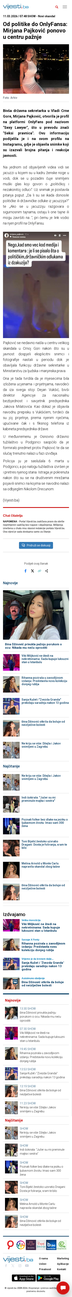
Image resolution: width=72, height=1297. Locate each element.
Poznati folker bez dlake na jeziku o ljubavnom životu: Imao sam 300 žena (45, 823)
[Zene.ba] (31, 1245)
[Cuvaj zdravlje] (41, 1245)
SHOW (31, 1008)
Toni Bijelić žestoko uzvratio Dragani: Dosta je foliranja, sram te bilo (44, 844)
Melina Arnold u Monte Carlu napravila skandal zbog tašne (41, 865)
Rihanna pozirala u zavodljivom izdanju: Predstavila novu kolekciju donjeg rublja (44, 681)
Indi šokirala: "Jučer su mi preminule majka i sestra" (39, 799)
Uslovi (42, 1263)
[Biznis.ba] (51, 1245)
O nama (43, 1258)
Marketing (63, 1258)
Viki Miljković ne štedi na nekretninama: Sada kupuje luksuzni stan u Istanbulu (45, 659)
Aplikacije (63, 1263)
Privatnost (45, 1269)
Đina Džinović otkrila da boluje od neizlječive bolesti (43, 723)
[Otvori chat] (63, 1288)
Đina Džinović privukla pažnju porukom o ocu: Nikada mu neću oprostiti (33, 646)
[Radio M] (9, 1245)
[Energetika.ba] (62, 1245)
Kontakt (61, 1269)
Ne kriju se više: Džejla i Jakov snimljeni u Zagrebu (41, 745)
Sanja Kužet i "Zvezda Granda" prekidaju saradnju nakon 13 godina (45, 701)
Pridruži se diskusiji (38, 545)
